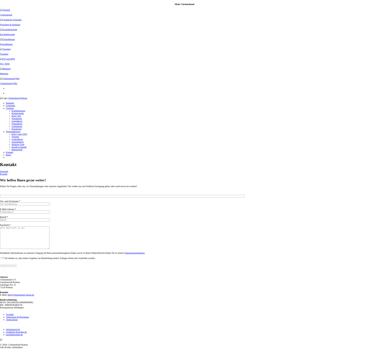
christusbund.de (13, 329)
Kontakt (9, 152)
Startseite (10, 103)
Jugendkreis (17, 121)
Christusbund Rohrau (17, 98)
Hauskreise (17, 129)
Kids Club (16, 116)
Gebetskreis (17, 126)
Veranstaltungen (13, 131)
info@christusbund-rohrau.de (20, 295)
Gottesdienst (17, 139)
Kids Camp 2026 (19, 134)
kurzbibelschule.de (14, 334)
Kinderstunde (18, 113)
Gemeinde (10, 105)
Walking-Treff (18, 144)
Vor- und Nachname (10, 201)
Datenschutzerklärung (135, 253)
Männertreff (17, 149)
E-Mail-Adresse (8, 209)
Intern (8, 155)
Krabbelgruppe (18, 111)
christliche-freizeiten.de (16, 332)
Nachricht (5, 225)
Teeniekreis (17, 118)
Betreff (4, 217)
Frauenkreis (17, 124)
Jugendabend (17, 142)
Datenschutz (12, 319)
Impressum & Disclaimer (17, 317)
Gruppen (10, 108)
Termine (15, 137)
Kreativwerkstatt (19, 147)
